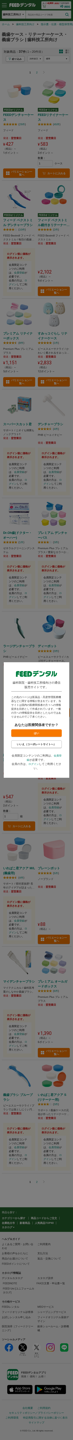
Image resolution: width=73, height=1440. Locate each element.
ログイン (33, 763)
